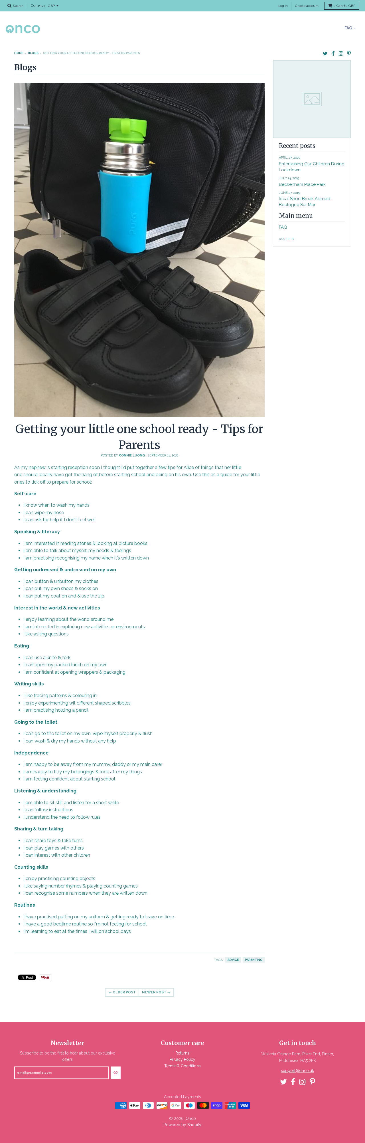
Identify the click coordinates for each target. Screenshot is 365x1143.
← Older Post (122, 992)
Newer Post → (156, 992)
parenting (253, 959)
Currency (38, 6)
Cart (344, 6)
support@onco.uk (297, 1070)
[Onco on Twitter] (325, 53)
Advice (233, 959)
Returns (182, 1053)
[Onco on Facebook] (333, 53)
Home (18, 53)
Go (115, 1072)
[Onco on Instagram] (341, 53)
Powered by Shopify (182, 1124)
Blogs (33, 53)
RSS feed (286, 239)
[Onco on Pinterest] (349, 53)
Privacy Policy (182, 1059)
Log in (283, 6)
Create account (307, 6)
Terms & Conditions (182, 1066)
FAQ (348, 28)
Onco (191, 1118)
